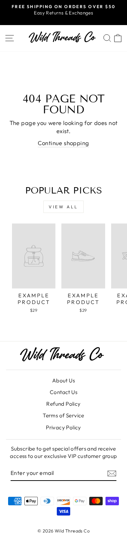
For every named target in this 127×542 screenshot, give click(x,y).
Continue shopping (63, 143)
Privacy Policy (63, 427)
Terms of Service (63, 415)
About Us (63, 380)
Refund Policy (63, 403)
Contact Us (63, 392)
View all (63, 206)
